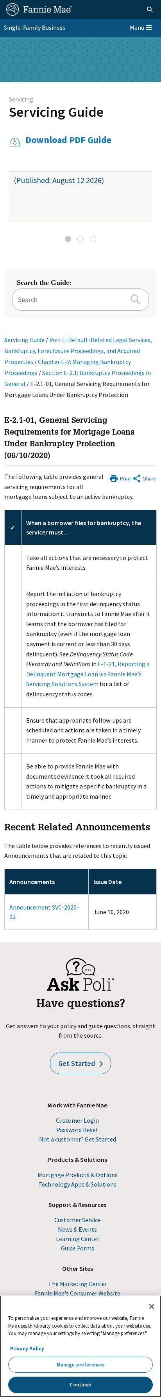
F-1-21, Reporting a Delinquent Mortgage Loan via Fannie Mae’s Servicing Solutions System (88, 674)
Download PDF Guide (68, 140)
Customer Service (77, 1220)
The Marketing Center (77, 1284)
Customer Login (77, 1120)
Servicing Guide (56, 112)
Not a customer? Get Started (77, 1139)
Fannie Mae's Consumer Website (77, 1293)
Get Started (76, 1063)
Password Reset (77, 1130)
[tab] (68, 239)
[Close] (151, 1306)
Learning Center (77, 1239)
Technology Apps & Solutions (77, 1184)
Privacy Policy (27, 1348)
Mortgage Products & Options (78, 1175)
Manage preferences (80, 1364)
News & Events (77, 1229)
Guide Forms (77, 1248)
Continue (80, 1384)
